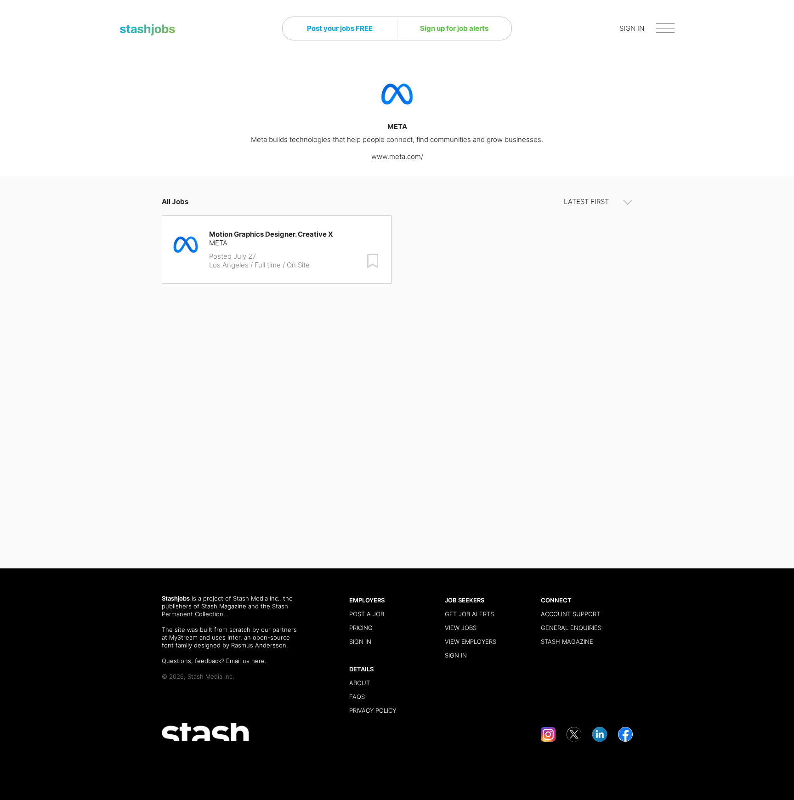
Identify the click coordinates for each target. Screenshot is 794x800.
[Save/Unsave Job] (372, 261)
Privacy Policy (372, 710)
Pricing (361, 627)
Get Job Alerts (469, 614)
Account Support (570, 614)
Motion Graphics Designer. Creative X (271, 234)
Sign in (360, 641)
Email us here (245, 660)
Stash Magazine (223, 606)
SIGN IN (631, 28)
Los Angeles (229, 265)
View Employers (470, 641)
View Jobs (460, 627)
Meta (218, 242)
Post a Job (366, 614)
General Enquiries (571, 627)
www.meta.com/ (397, 156)
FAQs (357, 696)
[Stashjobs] (147, 30)
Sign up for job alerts (454, 28)
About (359, 683)
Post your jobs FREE (340, 28)
